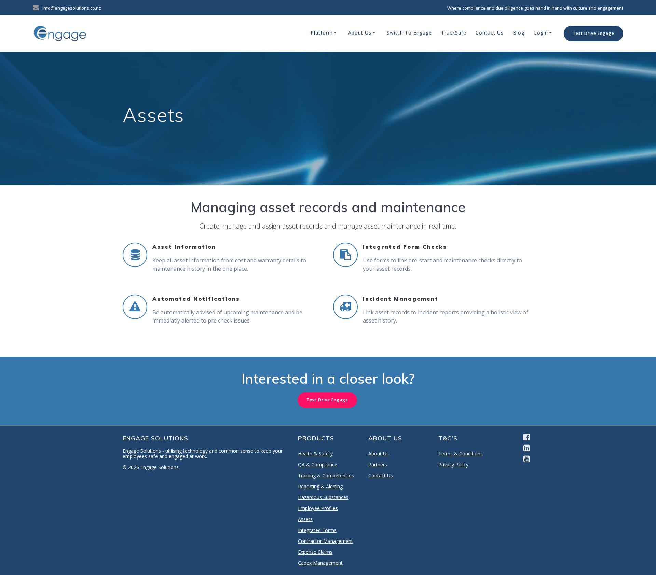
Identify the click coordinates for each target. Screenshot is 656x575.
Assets (305, 519)
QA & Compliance (317, 464)
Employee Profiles (318, 508)
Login (541, 32)
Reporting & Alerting (320, 486)
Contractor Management (325, 541)
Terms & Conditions (460, 453)
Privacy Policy (453, 464)
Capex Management (320, 563)
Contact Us (490, 32)
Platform (322, 32)
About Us (359, 32)
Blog (518, 32)
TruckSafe (453, 32)
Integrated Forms (317, 530)
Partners (377, 464)
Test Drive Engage (593, 33)
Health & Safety (315, 453)
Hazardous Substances (323, 497)
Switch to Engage (409, 32)
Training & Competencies (326, 475)
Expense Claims (315, 552)
